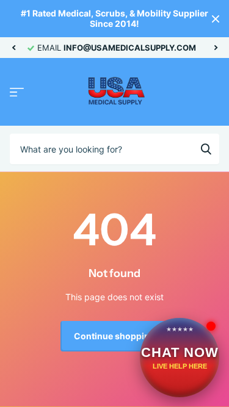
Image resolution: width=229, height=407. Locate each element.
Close (215, 18)
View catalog (17, 92)
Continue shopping (114, 336)
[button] (13, 47)
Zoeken (205, 149)
